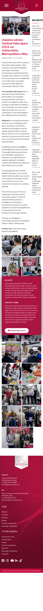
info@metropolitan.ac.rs (12, 484)
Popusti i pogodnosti (9, 523)
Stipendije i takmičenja (9, 526)
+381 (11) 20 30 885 (10, 482)
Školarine (5, 517)
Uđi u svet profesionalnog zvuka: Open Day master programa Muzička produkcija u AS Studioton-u (37, 35)
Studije (4, 520)
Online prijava (6, 539)
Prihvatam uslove (17, 330)
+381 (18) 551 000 (10, 498)
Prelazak (5, 515)
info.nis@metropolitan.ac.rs (13, 500)
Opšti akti (5, 554)
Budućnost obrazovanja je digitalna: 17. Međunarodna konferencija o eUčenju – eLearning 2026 (37, 59)
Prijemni (4, 512)
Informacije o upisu (8, 537)
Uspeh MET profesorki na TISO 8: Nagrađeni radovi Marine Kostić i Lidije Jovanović (36, 84)
